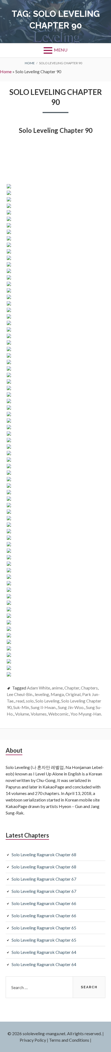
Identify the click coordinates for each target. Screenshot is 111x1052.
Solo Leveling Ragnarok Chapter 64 (44, 952)
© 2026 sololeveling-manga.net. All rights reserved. (55, 1033)
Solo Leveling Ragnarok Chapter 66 (44, 903)
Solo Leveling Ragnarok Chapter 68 (44, 854)
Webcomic (58, 713)
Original (73, 694)
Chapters (89, 687)
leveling (42, 694)
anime (57, 687)
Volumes (39, 713)
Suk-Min (21, 707)
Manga (57, 694)
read (20, 700)
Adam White (38, 687)
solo (30, 700)
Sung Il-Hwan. (43, 707)
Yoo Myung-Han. (86, 713)
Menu (60, 49)
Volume (22, 713)
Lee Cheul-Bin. (20, 694)
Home (6, 71)
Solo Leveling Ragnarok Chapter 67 (44, 878)
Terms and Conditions (69, 1040)
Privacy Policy (33, 1040)
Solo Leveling (47, 700)
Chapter (71, 687)
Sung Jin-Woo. (71, 707)
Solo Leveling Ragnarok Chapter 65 (44, 927)
